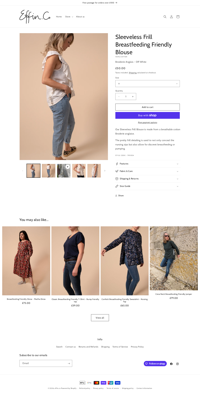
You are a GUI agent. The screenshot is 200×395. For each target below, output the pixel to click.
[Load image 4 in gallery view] (94, 170)
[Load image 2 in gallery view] (48, 170)
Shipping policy (128, 388)
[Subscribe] (69, 363)
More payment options (147, 122)
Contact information (144, 388)
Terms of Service (120, 346)
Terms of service (113, 388)
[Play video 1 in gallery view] (64, 170)
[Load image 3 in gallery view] (79, 170)
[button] (69, 17)
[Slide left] (22, 170)
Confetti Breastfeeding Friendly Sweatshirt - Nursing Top (124, 300)
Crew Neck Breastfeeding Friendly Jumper (173, 294)
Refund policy (84, 388)
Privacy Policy (137, 346)
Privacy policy (98, 388)
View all (100, 317)
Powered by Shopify (69, 388)
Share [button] (121, 195)
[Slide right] (105, 170)
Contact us (70, 346)
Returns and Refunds (88, 346)
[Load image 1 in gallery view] (33, 170)
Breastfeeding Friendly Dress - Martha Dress (26, 299)
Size (117, 77)
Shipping (133, 72)
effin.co (58, 388)
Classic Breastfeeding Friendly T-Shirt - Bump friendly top (75, 300)
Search (59, 346)
